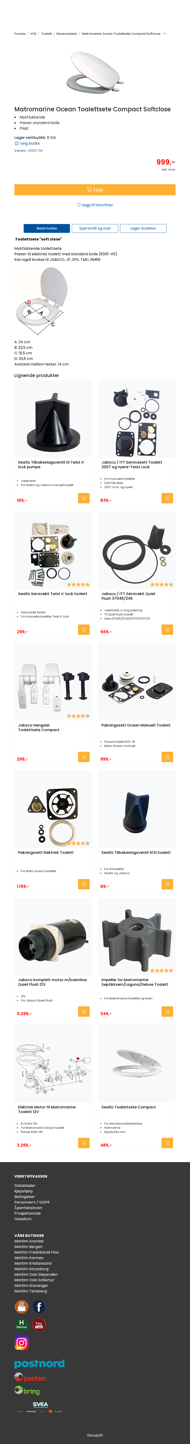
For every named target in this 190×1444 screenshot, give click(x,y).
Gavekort (23, 1219)
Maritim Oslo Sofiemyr (34, 1280)
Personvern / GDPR (32, 1202)
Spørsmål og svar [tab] (95, 228)
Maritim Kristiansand (32, 1263)
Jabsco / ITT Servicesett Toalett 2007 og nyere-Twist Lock (131, 464)
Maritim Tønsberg (30, 1291)
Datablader (24, 1185)
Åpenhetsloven (28, 1207)
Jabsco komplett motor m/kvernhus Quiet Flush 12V (52, 982)
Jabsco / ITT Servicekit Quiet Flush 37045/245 (128, 596)
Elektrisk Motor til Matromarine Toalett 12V (47, 1109)
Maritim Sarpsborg (31, 1269)
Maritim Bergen (28, 1246)
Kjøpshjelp (23, 1191)
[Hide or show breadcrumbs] (165, 34)
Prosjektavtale (27, 1213)
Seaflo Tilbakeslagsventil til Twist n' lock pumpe (51, 464)
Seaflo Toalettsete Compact (128, 1107)
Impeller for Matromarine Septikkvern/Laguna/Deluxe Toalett (134, 982)
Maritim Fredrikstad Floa (36, 1252)
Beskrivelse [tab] (47, 228)
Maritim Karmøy (29, 1257)
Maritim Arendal (29, 1241)
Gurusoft (95, 1435)
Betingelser (24, 1196)
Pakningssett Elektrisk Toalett (46, 852)
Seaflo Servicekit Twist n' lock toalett (52, 594)
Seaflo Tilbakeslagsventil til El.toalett (136, 852)
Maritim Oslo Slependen (36, 1274)
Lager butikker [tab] (143, 228)
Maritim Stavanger (31, 1285)
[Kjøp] (84, 498)
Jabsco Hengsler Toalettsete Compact (39, 727)
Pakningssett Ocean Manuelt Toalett (136, 725)
